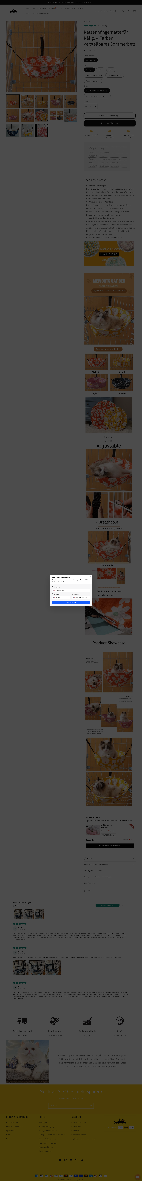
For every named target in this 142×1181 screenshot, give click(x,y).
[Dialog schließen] (91, 576)
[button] (71, 590)
